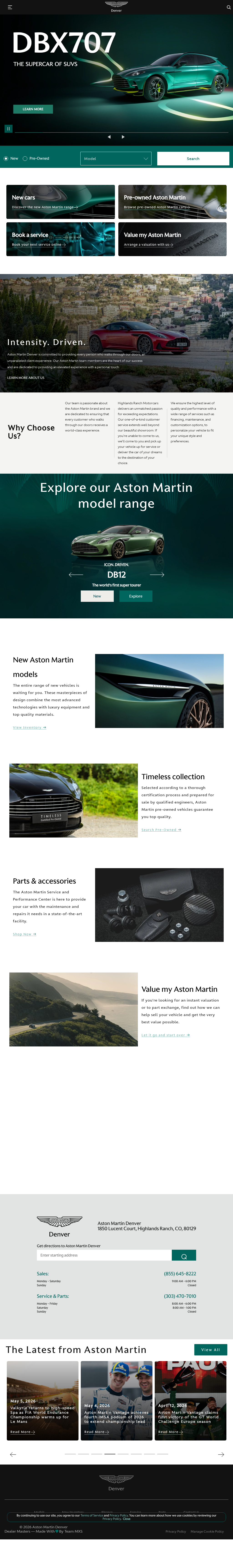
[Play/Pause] (9, 129)
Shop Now (23, 934)
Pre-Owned (39, 158)
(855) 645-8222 (180, 1273)
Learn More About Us (25, 378)
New (14, 158)
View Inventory (28, 727)
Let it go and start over (164, 1035)
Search (193, 158)
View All (210, 1349)
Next (123, 136)
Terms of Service (92, 1515)
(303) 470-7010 (180, 1296)
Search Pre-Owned (160, 830)
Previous (109, 136)
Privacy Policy (176, 1531)
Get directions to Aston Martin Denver (69, 1245)
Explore (135, 596)
